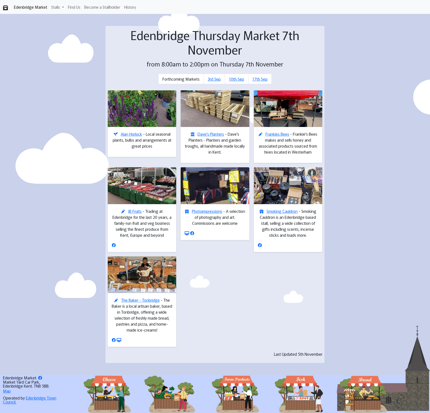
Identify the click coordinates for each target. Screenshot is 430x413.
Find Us (74, 7)
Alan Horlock (131, 134)
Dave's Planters (211, 134)
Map (7, 391)
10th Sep (236, 79)
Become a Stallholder (102, 7)
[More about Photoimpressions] (215, 185)
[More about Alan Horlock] (142, 108)
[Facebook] (114, 245)
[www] (187, 233)
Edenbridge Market (30, 7)
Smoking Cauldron (282, 211)
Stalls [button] (56, 7)
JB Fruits (135, 211)
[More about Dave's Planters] (215, 108)
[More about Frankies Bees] (288, 108)
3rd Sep (214, 79)
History (130, 7)
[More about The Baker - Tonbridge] (142, 274)
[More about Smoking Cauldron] (288, 185)
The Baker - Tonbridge (140, 300)
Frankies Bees (277, 134)
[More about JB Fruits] (142, 185)
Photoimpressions (207, 211)
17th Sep (260, 79)
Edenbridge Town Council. (29, 400)
